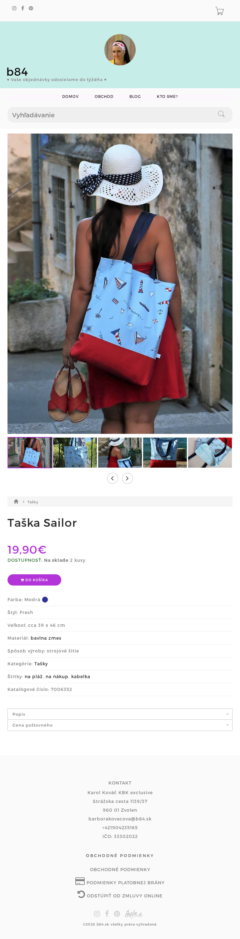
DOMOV (70, 96)
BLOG (135, 96)
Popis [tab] (18, 714)
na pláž (34, 676)
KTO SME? (167, 96)
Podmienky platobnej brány (125, 882)
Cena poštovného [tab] (32, 725)
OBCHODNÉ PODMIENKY (120, 869)
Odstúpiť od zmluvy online (123, 895)
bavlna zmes (46, 638)
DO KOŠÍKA (36, 580)
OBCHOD (104, 96)
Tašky (33, 502)
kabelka (80, 676)
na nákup (57, 676)
